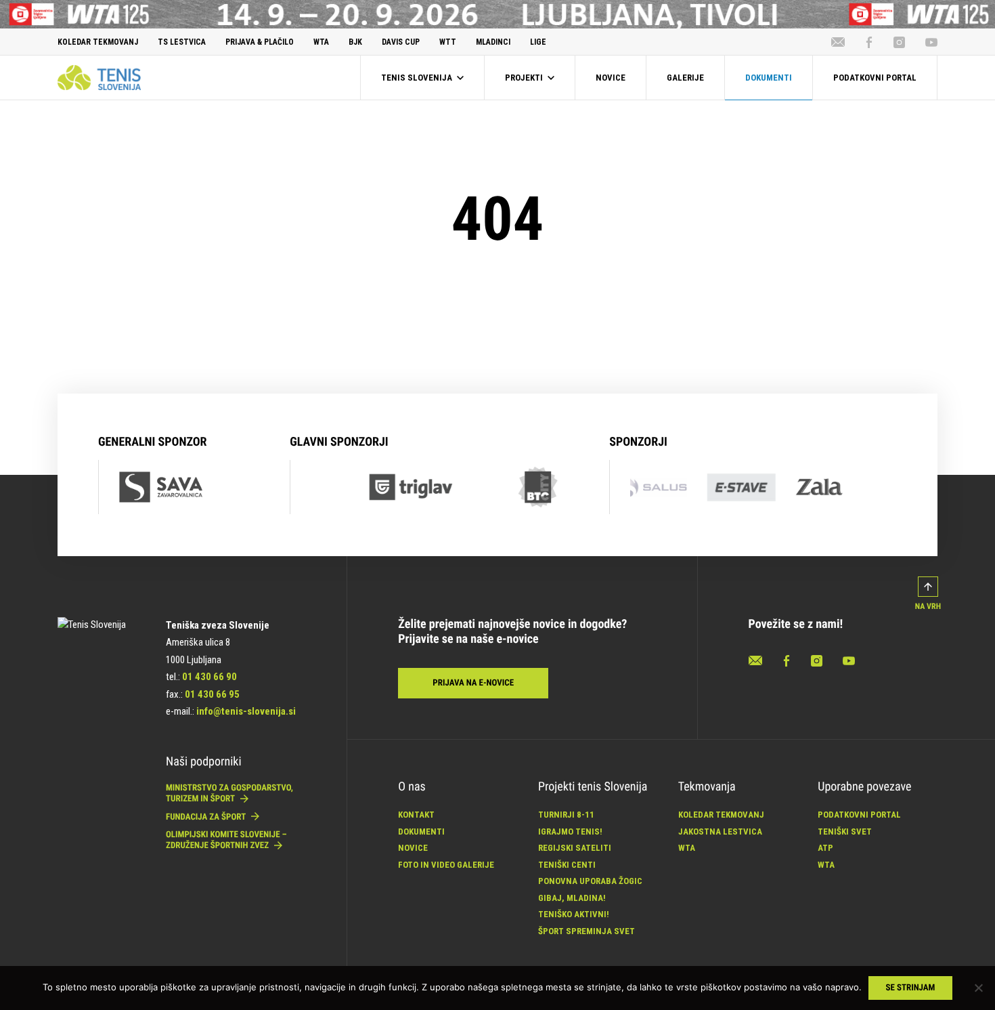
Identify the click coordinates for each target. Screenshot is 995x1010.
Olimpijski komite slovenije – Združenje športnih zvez (226, 840)
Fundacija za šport (207, 817)
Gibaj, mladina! (572, 898)
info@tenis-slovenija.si (246, 711)
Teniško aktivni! (573, 914)
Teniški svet (845, 831)
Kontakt (416, 814)
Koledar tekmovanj (721, 814)
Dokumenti (421, 831)
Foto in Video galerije (446, 865)
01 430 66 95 (212, 694)
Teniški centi (567, 865)
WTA (686, 848)
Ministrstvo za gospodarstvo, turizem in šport (229, 793)
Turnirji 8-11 (566, 814)
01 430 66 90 (209, 677)
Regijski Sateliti (574, 848)
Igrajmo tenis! (570, 831)
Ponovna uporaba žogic (590, 881)
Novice (413, 848)
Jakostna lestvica (720, 831)
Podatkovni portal (859, 814)
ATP (825, 848)
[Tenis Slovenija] (99, 77)
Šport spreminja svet (586, 931)
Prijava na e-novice (473, 683)
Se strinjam (910, 988)
